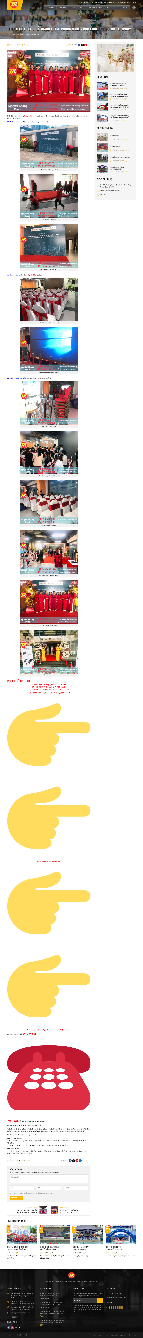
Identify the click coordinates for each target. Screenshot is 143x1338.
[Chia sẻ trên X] (82, 45)
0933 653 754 (85, 2)
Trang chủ (50, 7)
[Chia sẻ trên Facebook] (79, 45)
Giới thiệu (62, 7)
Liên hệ (125, 7)
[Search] (134, 7)
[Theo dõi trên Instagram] (12, 1327)
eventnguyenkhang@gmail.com (104, 2)
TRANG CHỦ (10, 1335)
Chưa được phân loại (32, 34)
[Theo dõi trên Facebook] (8, 1327)
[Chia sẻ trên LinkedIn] (89, 45)
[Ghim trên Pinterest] (85, 45)
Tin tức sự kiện (18, 34)
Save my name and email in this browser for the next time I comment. (32, 1193)
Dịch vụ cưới (111, 7)
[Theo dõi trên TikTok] (15, 1327)
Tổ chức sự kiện (76, 7)
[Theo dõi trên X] (19, 1327)
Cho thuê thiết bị (95, 7)
